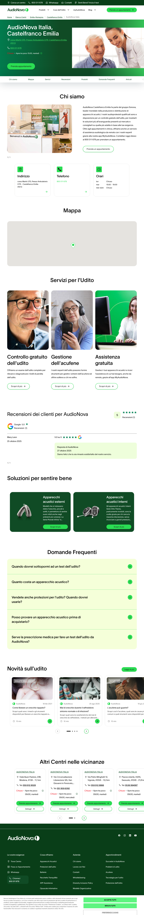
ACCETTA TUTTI (110, 900)
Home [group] (9, 17)
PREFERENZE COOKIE (110, 912)
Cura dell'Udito (59, 10)
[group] (16, 2)
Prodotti (42, 10)
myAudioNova (79, 10)
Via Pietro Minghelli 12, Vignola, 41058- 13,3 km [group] (99, 778)
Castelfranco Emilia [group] (54, 17)
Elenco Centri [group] (21, 17)
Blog (90, 10)
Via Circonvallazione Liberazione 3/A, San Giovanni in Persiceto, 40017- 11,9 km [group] (63, 780)
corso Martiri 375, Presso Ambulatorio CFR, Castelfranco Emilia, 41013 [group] (38, 41)
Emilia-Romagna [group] (36, 17)
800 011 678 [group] (15, 48)
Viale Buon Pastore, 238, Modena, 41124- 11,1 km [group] (30, 778)
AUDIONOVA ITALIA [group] (25, 772)
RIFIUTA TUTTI (110, 906)
